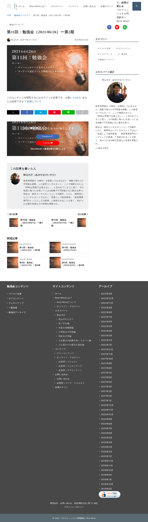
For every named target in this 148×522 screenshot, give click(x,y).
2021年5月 (106, 382)
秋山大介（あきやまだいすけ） (24, 40)
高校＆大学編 (65, 336)
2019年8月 (106, 475)
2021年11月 (107, 354)
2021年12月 (107, 349)
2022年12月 (107, 298)
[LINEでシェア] (68, 112)
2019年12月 (107, 461)
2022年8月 (106, 312)
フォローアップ (105, 54)
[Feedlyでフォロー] (125, 27)
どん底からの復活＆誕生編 (71, 344)
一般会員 (123, 54)
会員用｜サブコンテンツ (70, 370)
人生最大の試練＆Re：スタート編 (75, 340)
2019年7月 (106, 479)
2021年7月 (106, 372)
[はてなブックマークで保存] (41, 112)
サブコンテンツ (124, 48)
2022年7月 (106, 317)
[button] (82, 112)
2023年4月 (106, 293)
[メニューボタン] (9, 6)
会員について (34, 101)
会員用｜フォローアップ (70, 366)
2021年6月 (106, 377)
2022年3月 (106, 335)
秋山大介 (61, 315)
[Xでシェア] (13, 112)
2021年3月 (106, 391)
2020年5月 (106, 437)
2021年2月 (106, 396)
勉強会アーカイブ (16, 25)
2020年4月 (106, 442)
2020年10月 (107, 414)
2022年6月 (106, 321)
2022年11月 (107, 303)
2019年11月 (107, 465)
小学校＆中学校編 (67, 332)
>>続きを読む (102, 148)
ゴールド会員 (104, 48)
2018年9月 (106, 488)
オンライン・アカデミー (68, 306)
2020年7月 (106, 428)
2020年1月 (106, 456)
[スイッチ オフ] (136, 6)
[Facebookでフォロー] (109, 27)
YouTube (47, 143)
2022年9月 (106, 307)
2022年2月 (106, 340)
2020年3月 (106, 447)
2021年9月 (106, 363)
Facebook (46, 136)
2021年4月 (106, 386)
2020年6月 (106, 433)
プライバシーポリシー (74, 507)
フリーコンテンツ (65, 353)
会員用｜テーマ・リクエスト (71, 383)
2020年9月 (106, 419)
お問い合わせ (63, 378)
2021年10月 (107, 358)
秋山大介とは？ (66, 319)
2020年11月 (107, 410)
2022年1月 (106, 345)
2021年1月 (106, 400)
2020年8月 (106, 423)
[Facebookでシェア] (27, 112)
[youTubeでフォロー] (117, 27)
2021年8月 (106, 368)
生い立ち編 (64, 323)
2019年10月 (107, 470)
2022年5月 (106, 326)
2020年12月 (107, 405)
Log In (77, 97)
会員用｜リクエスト (68, 361)
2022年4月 (106, 331)
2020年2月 (106, 451)
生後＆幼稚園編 (66, 327)
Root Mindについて (66, 302)
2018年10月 (107, 484)
